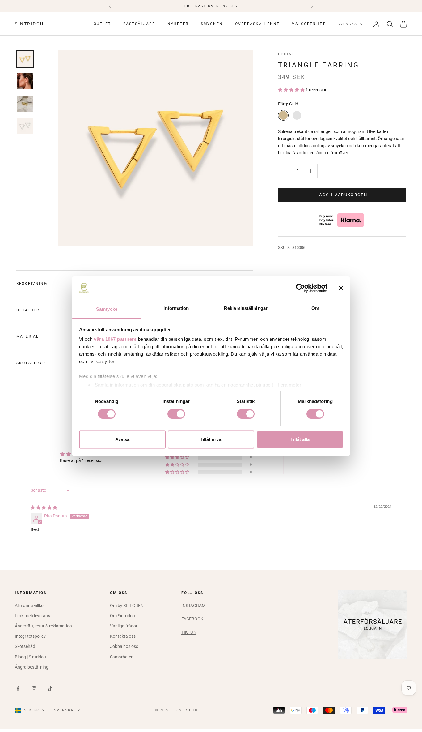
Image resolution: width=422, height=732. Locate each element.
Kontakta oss (123, 636)
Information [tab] (176, 308)
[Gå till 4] (25, 126)
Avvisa (122, 439)
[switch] (176, 414)
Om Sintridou (122, 615)
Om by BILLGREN (127, 605)
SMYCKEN (212, 24)
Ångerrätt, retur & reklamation (43, 625)
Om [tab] (315, 308)
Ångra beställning (32, 667)
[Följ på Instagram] (34, 689)
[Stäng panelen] (341, 288)
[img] (44, 507)
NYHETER (177, 24)
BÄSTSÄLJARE (139, 24)
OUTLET (102, 24)
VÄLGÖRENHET (308, 24)
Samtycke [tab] (106, 309)
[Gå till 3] (25, 103)
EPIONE (286, 54)
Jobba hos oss (124, 646)
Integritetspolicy (30, 636)
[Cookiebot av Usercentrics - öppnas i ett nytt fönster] (300, 288)
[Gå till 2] (25, 81)
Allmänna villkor (30, 605)
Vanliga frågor (123, 625)
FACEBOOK (192, 618)
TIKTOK (188, 632)
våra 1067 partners (115, 339)
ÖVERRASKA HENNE (257, 24)
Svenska (347, 24)
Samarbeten (121, 656)
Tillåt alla (300, 439)
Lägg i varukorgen (341, 194)
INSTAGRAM (193, 605)
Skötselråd (25, 646)
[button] (292, 89)
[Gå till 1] (25, 59)
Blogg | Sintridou (30, 656)
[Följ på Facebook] (18, 689)
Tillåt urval (211, 439)
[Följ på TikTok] (50, 689)
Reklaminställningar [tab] (246, 308)
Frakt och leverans (32, 615)
